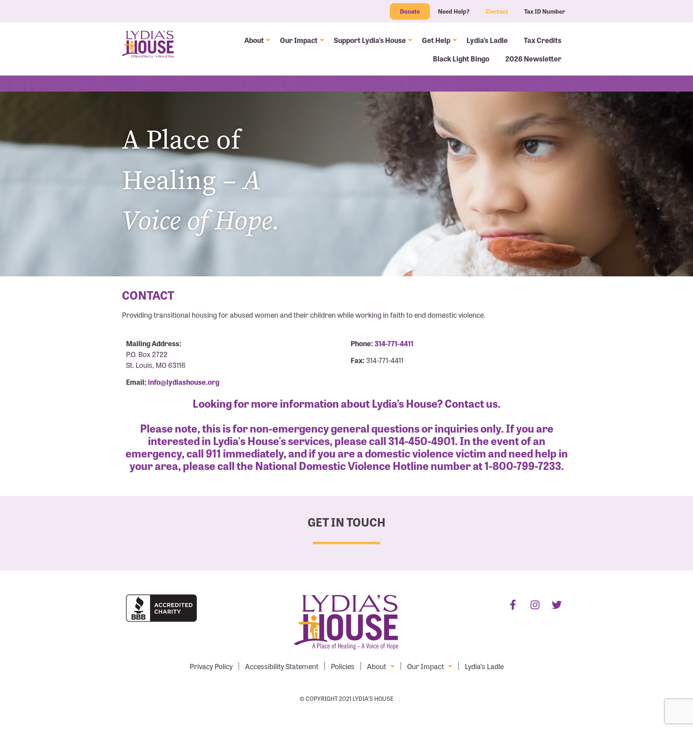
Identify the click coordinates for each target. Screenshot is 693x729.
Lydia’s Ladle (487, 40)
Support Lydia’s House (370, 40)
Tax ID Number (544, 11)
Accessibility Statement (281, 666)
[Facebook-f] (513, 604)
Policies (343, 666)
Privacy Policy (211, 666)
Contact (497, 11)
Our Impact (299, 40)
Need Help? (454, 11)
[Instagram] (535, 604)
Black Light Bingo (461, 58)
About (254, 40)
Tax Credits (542, 40)
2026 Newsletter (533, 58)
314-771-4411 (394, 343)
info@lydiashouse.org (183, 381)
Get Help (436, 40)
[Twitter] (557, 604)
